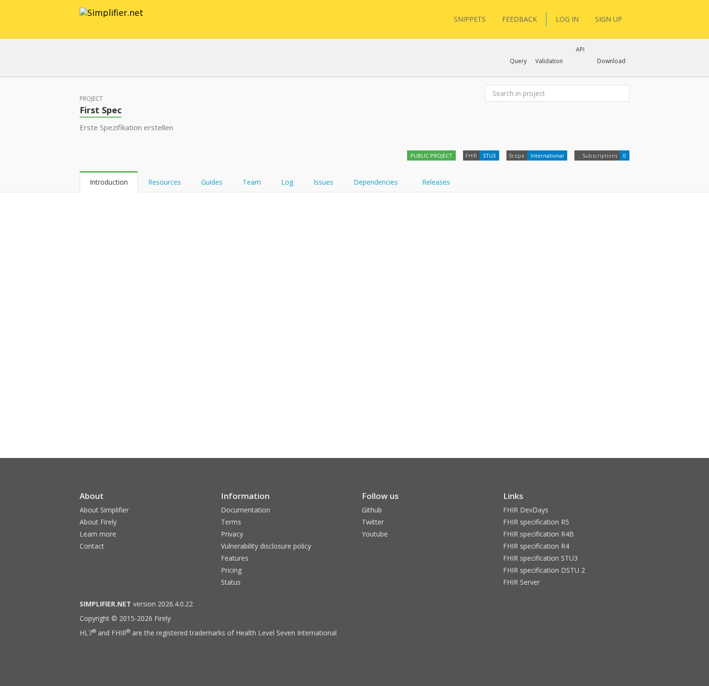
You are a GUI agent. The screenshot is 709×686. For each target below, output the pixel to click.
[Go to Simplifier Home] (111, 19)
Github (372, 509)
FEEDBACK (519, 19)
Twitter (373, 521)
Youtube (375, 533)
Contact (92, 546)
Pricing (231, 570)
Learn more (98, 533)
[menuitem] (577, 220)
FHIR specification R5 (536, 521)
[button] (518, 61)
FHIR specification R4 (536, 546)
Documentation (245, 509)
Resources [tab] (164, 182)
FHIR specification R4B (538, 533)
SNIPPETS (470, 19)
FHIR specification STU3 (540, 558)
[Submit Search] (621, 93)
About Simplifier (104, 509)
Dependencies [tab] (377, 182)
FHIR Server (521, 582)
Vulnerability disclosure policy (266, 546)
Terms (231, 521)
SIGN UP (608, 19)
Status (231, 582)
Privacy (232, 533)
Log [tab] (287, 182)
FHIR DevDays (525, 509)
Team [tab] (252, 182)
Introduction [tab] (109, 182)
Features (234, 558)
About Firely (98, 521)
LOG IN (567, 19)
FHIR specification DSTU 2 (544, 570)
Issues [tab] (323, 182)
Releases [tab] (436, 182)
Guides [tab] (211, 182)
